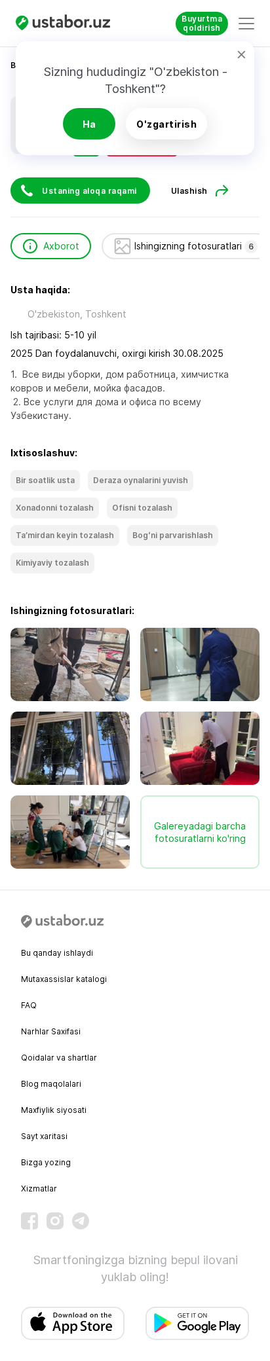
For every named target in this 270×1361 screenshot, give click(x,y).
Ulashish (189, 191)
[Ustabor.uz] (68, 23)
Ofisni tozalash (142, 508)
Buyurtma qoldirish (202, 23)
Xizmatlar (39, 1188)
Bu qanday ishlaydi (57, 953)
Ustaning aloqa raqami (89, 191)
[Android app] (197, 1323)
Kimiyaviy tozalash (52, 563)
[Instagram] (55, 1220)
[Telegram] (80, 1220)
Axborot (61, 245)
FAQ (29, 1005)
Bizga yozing (46, 1162)
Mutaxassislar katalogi (64, 979)
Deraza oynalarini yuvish (140, 480)
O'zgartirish (166, 124)
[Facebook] (29, 1220)
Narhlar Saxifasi (51, 1031)
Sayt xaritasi (44, 1136)
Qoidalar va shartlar (59, 1057)
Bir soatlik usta (45, 480)
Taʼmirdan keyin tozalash (65, 535)
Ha (89, 124)
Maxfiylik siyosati (54, 1110)
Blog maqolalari (51, 1084)
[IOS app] (73, 1323)
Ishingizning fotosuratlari (194, 245)
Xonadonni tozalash (55, 508)
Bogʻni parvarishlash (172, 535)
